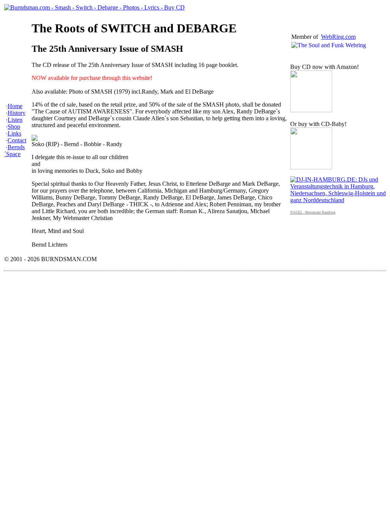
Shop (14, 126)
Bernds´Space (14, 150)
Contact (17, 140)
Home (15, 106)
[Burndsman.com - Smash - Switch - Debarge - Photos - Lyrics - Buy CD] (94, 7)
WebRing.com (338, 36)
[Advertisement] (142, 295)
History (17, 113)
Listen (15, 119)
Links (14, 133)
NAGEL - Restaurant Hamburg (313, 212)
